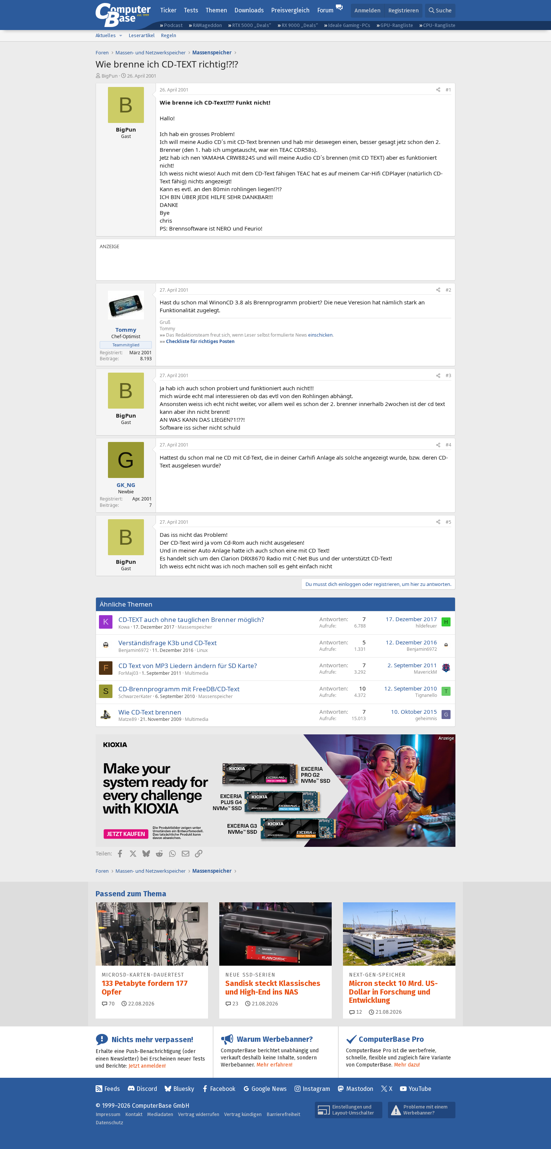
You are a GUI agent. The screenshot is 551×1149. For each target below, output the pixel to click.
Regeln (168, 35)
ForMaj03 (128, 673)
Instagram (316, 1088)
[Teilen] (438, 90)
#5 (448, 522)
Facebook (222, 1088)
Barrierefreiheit (283, 1114)
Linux (202, 650)
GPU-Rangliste (396, 25)
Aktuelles (106, 35)
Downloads (249, 10)
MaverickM (425, 672)
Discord (146, 1088)
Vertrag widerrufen (198, 1114)
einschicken (320, 335)
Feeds (112, 1088)
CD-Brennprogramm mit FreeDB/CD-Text (179, 689)
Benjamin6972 (133, 650)
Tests (191, 10)
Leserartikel (142, 35)
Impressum (108, 1114)
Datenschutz (109, 1122)
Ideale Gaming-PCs (349, 25)
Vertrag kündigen (243, 1114)
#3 (448, 375)
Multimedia (196, 673)
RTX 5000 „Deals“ (251, 25)
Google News (269, 1088)
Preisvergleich (290, 10)
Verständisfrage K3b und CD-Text (167, 642)
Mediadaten (160, 1114)
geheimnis (426, 718)
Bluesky (183, 1088)
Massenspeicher (195, 627)
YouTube (420, 1088)
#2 (448, 290)
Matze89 (127, 719)
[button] (121, 35)
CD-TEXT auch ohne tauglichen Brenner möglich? (191, 619)
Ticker (168, 10)
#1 (448, 90)
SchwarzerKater (135, 696)
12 (358, 1012)
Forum (325, 10)
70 (111, 1004)
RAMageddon (207, 25)
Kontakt (133, 1114)
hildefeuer (426, 626)
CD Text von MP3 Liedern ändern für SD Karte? (187, 665)
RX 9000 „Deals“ (299, 25)
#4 (448, 445)
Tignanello (426, 695)
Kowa (124, 627)
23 (234, 1004)
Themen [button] (216, 10)
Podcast (173, 25)
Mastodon (359, 1088)
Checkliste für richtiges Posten (200, 341)
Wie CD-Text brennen (149, 712)
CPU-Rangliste (439, 25)
